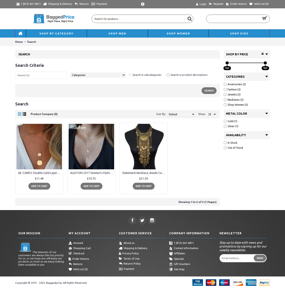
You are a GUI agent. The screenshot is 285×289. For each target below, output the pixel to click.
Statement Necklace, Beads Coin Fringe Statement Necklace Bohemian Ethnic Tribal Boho (144, 173)
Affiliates (179, 253)
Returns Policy (132, 263)
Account (78, 242)
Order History (80, 258)
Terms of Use (131, 258)
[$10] (227, 63)
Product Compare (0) (44, 114)
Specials (179, 258)
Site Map (179, 269)
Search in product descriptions (189, 74)
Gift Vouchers (182, 263)
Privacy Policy (130, 253)
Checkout (78, 253)
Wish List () (80, 269)
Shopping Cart (82, 248)
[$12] (265, 63)
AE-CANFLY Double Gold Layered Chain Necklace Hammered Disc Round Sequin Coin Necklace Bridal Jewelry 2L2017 (40, 173)
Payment (129, 268)
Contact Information (186, 248)
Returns (78, 263)
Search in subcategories (146, 74)
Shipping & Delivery (135, 248)
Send (260, 258)
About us (129, 242)
